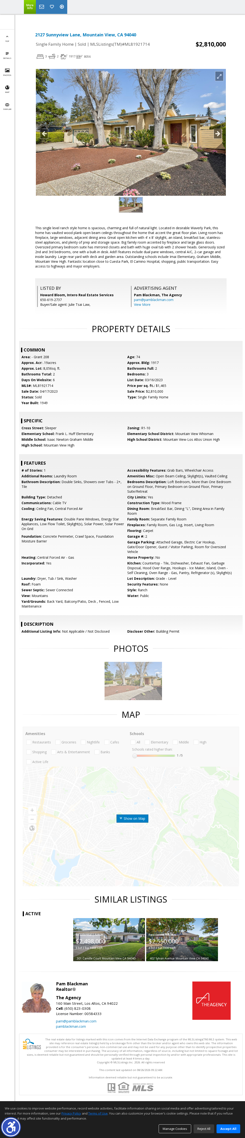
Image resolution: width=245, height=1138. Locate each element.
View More (142, 304)
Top (7, 41)
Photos (7, 75)
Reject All (203, 1129)
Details (7, 58)
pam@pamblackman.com (153, 299)
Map (7, 92)
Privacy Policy (71, 1113)
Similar (7, 109)
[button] (11, 1127)
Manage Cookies (175, 1129)
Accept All (228, 1129)
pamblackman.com (71, 1026)
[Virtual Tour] (62, 7)
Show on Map (134, 818)
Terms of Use (98, 1113)
